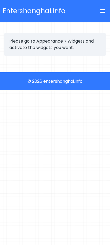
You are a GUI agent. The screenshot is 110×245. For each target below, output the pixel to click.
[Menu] (102, 11)
